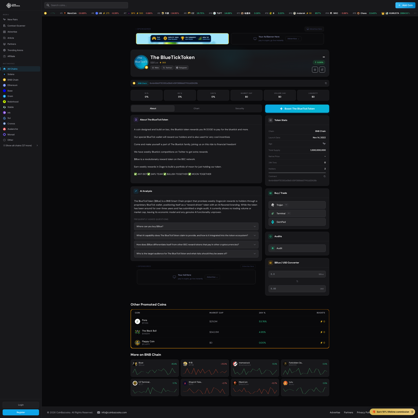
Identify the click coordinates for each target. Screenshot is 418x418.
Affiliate (11, 56)
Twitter (169, 68)
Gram (10, 96)
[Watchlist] (315, 70)
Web (157, 68)
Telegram (183, 68)
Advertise (12, 31)
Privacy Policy (364, 412)
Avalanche (13, 129)
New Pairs (13, 19)
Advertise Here (316, 29)
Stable (11, 107)
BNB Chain (13, 79)
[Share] (322, 70)
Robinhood (13, 101)
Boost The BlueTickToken (300, 108)
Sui (9, 118)
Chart (196, 108)
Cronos (11, 123)
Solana (11, 74)
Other (10, 140)
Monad (11, 134)
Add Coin (407, 5)
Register (21, 412)
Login (21, 404)
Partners (12, 44)
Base (10, 90)
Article (11, 38)
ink (9, 112)
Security (239, 108)
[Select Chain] (45, 13)
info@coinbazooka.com (114, 412)
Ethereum (12, 85)
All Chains (12, 68)
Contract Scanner (16, 25)
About (153, 108)
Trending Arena (15, 50)
